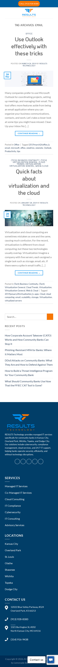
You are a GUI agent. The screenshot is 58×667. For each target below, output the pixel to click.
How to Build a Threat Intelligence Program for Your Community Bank (29, 372)
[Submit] (50, 317)
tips (18, 151)
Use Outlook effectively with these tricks (29, 46)
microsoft (15, 148)
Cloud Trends (32, 287)
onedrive (30, 148)
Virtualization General (22, 166)
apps (36, 294)
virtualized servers (13, 300)
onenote (39, 148)
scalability (25, 297)
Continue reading (29, 133)
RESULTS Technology (35, 64)
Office (29, 33)
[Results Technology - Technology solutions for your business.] (29, 13)
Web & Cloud (41, 166)
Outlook (47, 148)
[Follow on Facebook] (17, 461)
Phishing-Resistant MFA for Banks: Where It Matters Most (28, 352)
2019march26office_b (39, 144)
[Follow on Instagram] (23, 461)
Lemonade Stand (22, 662)
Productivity (10, 151)
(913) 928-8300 (19, 619)
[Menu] (7, 13)
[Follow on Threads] (29, 461)
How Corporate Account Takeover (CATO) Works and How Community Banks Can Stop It (28, 339)
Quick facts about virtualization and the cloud (29, 182)
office (22, 148)
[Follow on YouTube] (40, 461)
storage (35, 297)
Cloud (42, 294)
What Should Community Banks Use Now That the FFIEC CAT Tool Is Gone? (28, 383)
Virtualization (33, 164)
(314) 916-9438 (19, 639)
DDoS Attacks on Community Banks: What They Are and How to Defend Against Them (29, 362)
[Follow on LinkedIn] (35, 461)
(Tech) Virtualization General (30, 161)
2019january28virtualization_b (19, 294)
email (7, 148)
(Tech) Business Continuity (25, 160)
